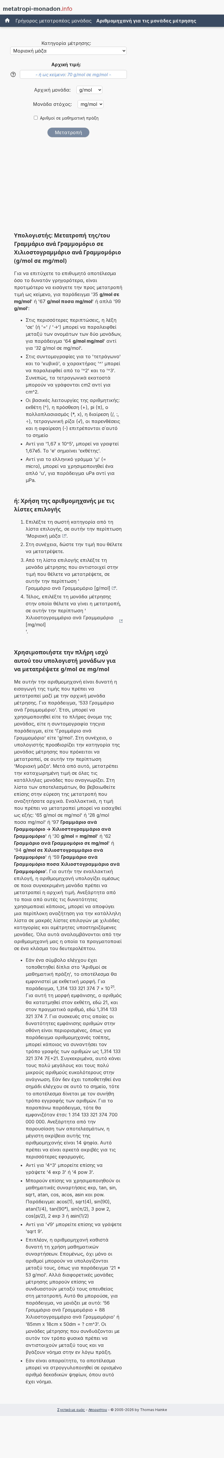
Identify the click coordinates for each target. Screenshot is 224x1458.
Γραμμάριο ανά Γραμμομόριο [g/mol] (68, 588)
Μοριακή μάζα (44, 536)
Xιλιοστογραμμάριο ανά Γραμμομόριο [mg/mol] (69, 621)
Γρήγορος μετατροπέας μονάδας (53, 21)
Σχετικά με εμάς (71, 1410)
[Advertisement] (68, 186)
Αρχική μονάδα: (53, 90)
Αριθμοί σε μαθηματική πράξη (69, 118)
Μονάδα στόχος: (53, 104)
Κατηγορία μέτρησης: (66, 43)
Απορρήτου (97, 1410)
